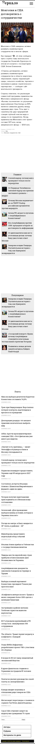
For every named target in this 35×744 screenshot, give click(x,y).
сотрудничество (13, 132)
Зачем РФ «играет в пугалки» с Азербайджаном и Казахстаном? (21, 215)
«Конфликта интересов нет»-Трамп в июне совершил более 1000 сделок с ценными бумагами (17, 597)
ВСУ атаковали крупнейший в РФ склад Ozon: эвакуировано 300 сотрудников (16, 623)
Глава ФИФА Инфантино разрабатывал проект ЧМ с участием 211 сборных (17, 647)
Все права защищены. (15, 741)
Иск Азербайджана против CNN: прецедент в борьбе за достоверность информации (20, 225)
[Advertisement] (17, 154)
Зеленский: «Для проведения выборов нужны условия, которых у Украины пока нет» (17, 512)
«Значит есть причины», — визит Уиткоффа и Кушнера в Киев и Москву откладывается (15, 449)
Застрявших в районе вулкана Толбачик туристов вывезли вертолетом (14, 610)
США (19, 132)
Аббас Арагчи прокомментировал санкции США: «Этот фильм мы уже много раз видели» (17, 436)
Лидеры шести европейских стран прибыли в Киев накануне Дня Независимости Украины (16, 557)
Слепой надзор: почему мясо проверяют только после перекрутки (21, 180)
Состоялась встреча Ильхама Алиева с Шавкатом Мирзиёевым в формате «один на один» (17, 486)
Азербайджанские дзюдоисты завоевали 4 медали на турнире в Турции (16, 571)
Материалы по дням (12, 735)
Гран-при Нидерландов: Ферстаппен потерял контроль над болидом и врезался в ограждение (17, 410)
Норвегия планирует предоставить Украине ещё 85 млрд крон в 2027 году (17, 473)
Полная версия (25, 741)
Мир (7, 131)
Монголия (6, 132)
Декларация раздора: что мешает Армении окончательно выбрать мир (16, 423)
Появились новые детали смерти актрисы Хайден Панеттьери (19, 349)
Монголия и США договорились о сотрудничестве (12, 14)
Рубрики (7, 731)
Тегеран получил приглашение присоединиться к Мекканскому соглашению (15, 499)
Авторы (7, 727)
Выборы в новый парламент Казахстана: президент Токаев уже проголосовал (16, 584)
